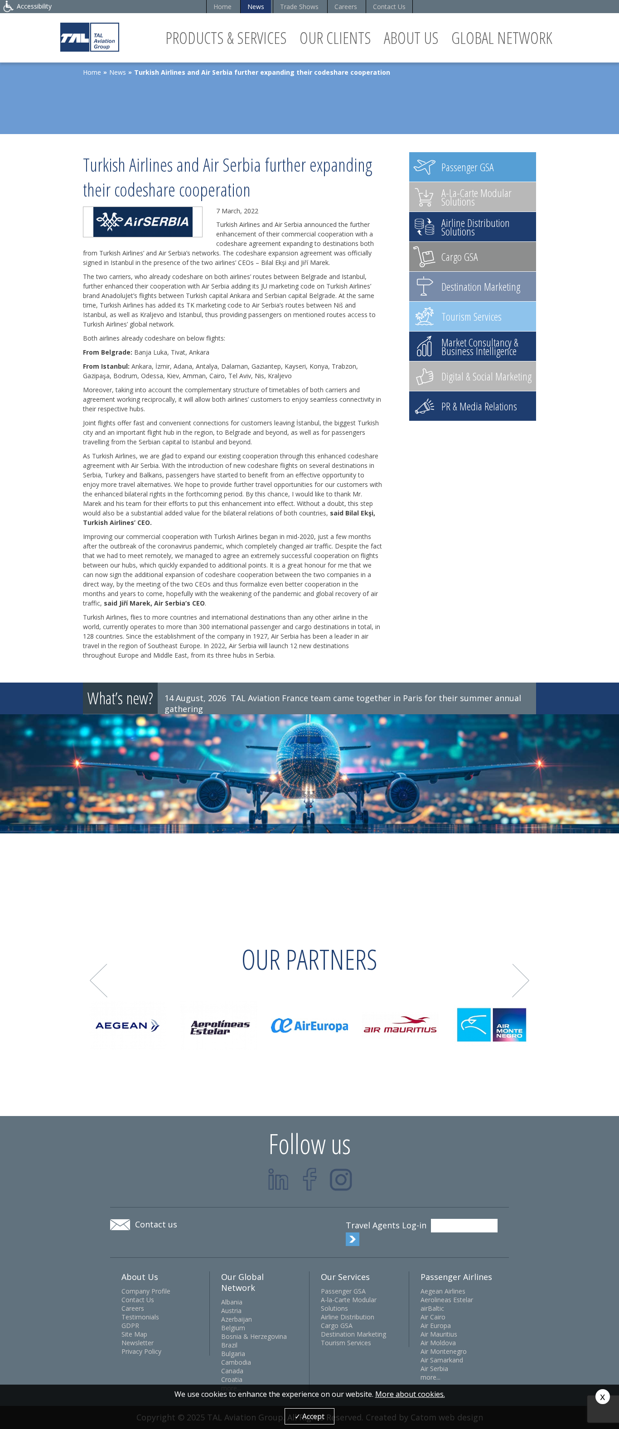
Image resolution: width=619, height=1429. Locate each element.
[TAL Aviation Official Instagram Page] (341, 1179)
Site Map (134, 1334)
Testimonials (140, 1317)
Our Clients (335, 38)
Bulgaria (233, 1353)
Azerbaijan (236, 1319)
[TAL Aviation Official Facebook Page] (309, 1179)
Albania (231, 1302)
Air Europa (436, 1325)
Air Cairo (433, 1317)
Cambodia (236, 1362)
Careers (345, 6)
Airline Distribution (347, 1317)
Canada (232, 1370)
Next (521, 981)
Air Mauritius (439, 1334)
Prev (98, 981)
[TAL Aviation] (89, 37)
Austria (231, 1310)
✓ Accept (309, 1416)
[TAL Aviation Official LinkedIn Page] (278, 1179)
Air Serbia (434, 1368)
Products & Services (226, 38)
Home (222, 6)
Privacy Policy (141, 1351)
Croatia (231, 1379)
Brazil (229, 1345)
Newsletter (137, 1342)
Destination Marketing (353, 1334)
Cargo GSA (337, 1325)
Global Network (501, 38)
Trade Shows (299, 6)
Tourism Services (346, 1342)
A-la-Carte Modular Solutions (349, 1304)
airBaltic (432, 1308)
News (255, 6)
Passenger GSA (343, 1291)
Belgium (233, 1327)
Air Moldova (438, 1342)
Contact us (156, 1224)
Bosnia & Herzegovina (254, 1336)
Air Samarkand (442, 1360)
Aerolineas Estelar (447, 1299)
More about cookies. (410, 1394)
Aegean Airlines (443, 1291)
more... (430, 1377)
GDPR (130, 1325)
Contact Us (389, 6)
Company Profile (145, 1291)
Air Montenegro (444, 1351)
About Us (411, 38)
